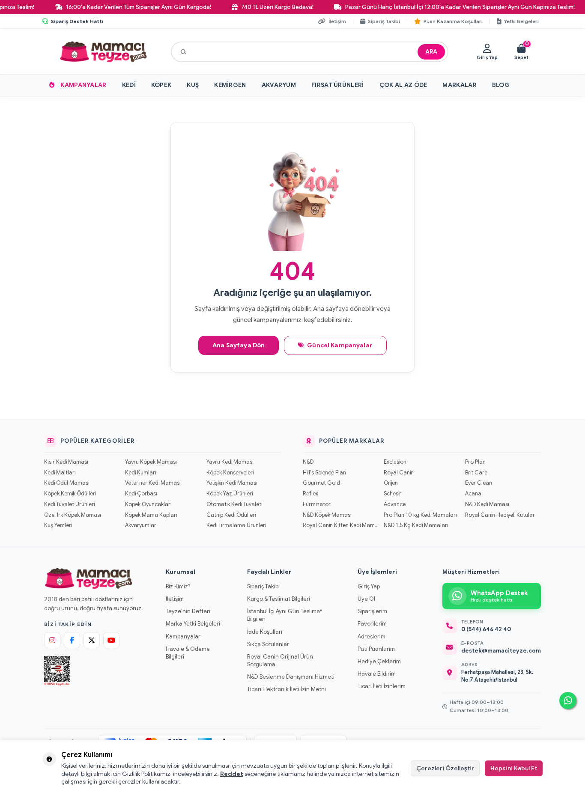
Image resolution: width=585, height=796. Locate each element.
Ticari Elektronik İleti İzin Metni (286, 689)
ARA (431, 51)
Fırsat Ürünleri (337, 85)
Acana (473, 493)
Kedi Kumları (140, 472)
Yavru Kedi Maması (230, 462)
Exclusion (395, 462)
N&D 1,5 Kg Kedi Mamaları (416, 525)
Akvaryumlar (140, 525)
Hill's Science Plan (324, 472)
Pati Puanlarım (376, 649)
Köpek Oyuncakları (148, 504)
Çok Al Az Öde (403, 85)
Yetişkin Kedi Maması (231, 483)
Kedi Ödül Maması (67, 483)
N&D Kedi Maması (487, 504)
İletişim (175, 598)
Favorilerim (372, 623)
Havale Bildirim (377, 673)
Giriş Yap (369, 586)
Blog (501, 85)
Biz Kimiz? (178, 586)
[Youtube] (111, 640)
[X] (92, 640)
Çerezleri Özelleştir (445, 768)
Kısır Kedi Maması (66, 462)
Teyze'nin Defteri (188, 611)
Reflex (310, 493)
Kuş (193, 85)
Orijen (391, 483)
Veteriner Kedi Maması (153, 483)
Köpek (161, 85)
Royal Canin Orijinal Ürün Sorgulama (280, 660)
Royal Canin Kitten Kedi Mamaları (341, 525)
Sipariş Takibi (263, 586)
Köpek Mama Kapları (151, 515)
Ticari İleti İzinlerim (382, 686)
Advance (395, 504)
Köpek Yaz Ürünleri (229, 493)
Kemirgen (230, 85)
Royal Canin (399, 472)
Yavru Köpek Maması (151, 462)
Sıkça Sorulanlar (268, 644)
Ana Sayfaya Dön (238, 345)
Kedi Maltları (60, 472)
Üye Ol (366, 598)
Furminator (317, 504)
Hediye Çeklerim (379, 661)
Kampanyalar (83, 85)
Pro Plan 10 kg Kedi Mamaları (420, 515)
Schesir (392, 493)
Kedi (129, 85)
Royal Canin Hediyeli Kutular (500, 515)
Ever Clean (478, 483)
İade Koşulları (264, 631)
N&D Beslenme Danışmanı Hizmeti (290, 676)
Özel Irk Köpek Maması (72, 515)
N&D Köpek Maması (327, 515)
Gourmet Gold (321, 483)
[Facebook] (72, 640)
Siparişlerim (372, 611)
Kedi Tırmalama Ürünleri (236, 525)
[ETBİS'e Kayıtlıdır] (57, 671)
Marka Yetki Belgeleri (193, 623)
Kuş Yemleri (58, 525)
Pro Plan (475, 462)
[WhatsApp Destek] (567, 700)
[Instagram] (52, 640)
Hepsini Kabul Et (513, 768)
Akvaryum (279, 85)
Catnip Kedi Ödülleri (231, 515)
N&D (308, 462)
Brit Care (476, 472)
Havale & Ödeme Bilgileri (188, 652)
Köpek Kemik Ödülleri (70, 493)
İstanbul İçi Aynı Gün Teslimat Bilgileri (284, 615)
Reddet (231, 774)
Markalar (459, 85)
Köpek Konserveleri (230, 472)
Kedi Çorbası (141, 493)
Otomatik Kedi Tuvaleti (234, 504)
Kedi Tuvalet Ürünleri (69, 504)
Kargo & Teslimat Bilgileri (278, 598)
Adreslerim (371, 636)
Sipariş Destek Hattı (77, 21)
